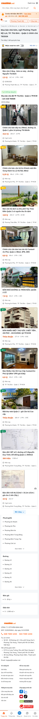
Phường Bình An (10, 530)
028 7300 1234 (23, 16)
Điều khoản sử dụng (7, 678)
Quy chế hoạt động (6, 672)
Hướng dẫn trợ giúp (25, 681)
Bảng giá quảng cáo (25, 669)
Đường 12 (8, 560)
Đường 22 (8, 573)
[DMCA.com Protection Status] (26, 702)
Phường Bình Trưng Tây (13, 539)
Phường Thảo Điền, (11, 222)
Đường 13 (8, 564)
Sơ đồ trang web (6, 681)
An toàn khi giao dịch (7, 675)
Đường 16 (8, 569)
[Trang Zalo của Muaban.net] (25, 692)
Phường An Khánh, (11, 141)
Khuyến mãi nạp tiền (26, 675)
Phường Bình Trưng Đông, (13, 466)
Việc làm (3, 700)
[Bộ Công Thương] (27, 709)
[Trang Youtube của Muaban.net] (21, 697)
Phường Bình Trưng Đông (13, 535)
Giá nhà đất (4, 697)
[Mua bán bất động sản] (7, 3)
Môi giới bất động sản (7, 694)
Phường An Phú (10, 526)
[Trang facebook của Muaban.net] (21, 692)
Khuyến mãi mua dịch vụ (27, 672)
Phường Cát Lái (10, 543)
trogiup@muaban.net (13, 660)
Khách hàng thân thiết (26, 678)
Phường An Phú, (10, 182)
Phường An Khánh (11, 522)
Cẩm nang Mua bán (7, 691)
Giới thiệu (4, 669)
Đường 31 (8, 577)
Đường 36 (8, 582)
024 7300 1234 (25, 634)
